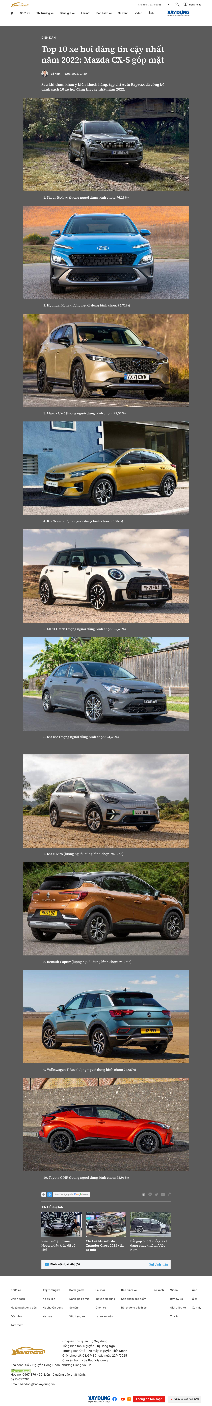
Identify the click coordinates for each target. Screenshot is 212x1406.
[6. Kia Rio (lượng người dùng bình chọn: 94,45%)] (106, 684)
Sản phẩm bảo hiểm (133, 1298)
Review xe (176, 1298)
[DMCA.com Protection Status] (21, 1371)
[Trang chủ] (12, 13)
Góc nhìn (16, 1316)
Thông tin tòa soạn (148, 1399)
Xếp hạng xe (77, 1316)
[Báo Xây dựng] (178, 13)
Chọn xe (101, 1307)
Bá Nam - (56, 73)
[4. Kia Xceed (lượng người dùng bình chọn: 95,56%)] (106, 468)
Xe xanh (123, 13)
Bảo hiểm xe (104, 13)
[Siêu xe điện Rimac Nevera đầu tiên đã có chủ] (61, 1224)
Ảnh (151, 13)
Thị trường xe (45, 13)
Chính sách (18, 1298)
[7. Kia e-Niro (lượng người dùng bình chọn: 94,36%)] (106, 801)
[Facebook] (115, 1399)
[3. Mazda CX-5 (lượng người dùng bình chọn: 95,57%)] (106, 360)
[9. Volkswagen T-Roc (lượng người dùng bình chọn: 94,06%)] (106, 1016)
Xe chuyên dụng (53, 1307)
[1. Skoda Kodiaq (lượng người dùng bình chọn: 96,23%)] (106, 144)
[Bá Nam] (44, 73)
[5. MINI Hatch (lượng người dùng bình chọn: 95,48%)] (106, 576)
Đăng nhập (195, 4)
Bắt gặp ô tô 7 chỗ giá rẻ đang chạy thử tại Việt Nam (148, 1245)
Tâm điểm (17, 1325)
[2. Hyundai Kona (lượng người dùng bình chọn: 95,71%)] (106, 252)
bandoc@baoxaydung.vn (37, 1384)
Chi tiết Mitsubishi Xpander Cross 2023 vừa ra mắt (105, 1245)
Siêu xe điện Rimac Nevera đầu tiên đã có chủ (58, 1245)
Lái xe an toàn (104, 1316)
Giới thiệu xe (178, 1307)
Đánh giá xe (67, 13)
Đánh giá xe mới (79, 1298)
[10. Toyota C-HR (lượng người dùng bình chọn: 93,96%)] (106, 1124)
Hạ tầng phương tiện (24, 1307)
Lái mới (85, 13)
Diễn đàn (48, 37)
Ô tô (194, 1298)
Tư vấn (174, 1316)
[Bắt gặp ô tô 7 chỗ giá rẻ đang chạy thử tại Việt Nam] (150, 1224)
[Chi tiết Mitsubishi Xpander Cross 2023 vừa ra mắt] (106, 1224)
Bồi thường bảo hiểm (134, 1307)
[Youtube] (122, 1399)
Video (138, 13)
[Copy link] (169, 1195)
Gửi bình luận (158, 1264)
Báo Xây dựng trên (64, 1194)
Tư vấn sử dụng (105, 1298)
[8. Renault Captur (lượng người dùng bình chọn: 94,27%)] (106, 908)
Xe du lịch (49, 1298)
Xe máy (47, 1316)
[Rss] (129, 1399)
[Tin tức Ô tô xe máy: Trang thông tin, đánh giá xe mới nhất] (20, 4)
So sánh (74, 1307)
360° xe (25, 13)
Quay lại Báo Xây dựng (186, 1399)
